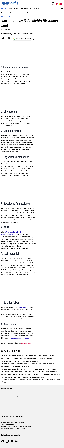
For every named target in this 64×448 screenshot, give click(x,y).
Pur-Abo (3, 408)
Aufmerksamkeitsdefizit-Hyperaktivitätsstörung (11, 233)
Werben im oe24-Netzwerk (9, 404)
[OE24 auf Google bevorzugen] (33, 39)
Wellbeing (24, 9)
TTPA (2, 431)
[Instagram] (7, 441)
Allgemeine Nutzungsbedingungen (11, 396)
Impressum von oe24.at (8, 410)
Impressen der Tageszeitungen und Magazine (14, 429)
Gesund (3, 9)
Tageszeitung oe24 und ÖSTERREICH (12, 417)
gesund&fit (12, 12)
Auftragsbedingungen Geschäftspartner (12, 423)
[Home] (2, 12)
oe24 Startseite (5, 394)
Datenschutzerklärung (7, 398)
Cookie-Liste (5, 400)
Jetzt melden (26, 343)
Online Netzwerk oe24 (7, 388)
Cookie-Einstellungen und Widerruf (11, 402)
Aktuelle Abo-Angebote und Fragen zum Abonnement (16, 427)
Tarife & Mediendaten (7, 425)
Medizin (36, 9)
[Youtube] (12, 441)
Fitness (16, 9)
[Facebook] (2, 441)
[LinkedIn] (16, 441)
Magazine (6, 12)
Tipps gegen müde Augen (19, 338)
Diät (31, 9)
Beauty (10, 9)
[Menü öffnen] (61, 9)
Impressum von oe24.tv (8, 412)
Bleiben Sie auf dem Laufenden (10, 435)
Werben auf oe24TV (7, 406)
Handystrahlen (23, 307)
